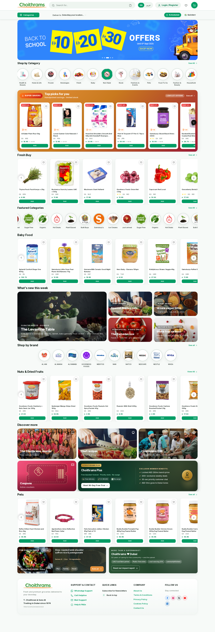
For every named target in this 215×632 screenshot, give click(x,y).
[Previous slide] (21, 39)
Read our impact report (124, 568)
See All (191, 63)
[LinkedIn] (167, 603)
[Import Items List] (130, 5)
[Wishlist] (186, 5)
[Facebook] (167, 598)
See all (189, 95)
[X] (179, 598)
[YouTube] (184, 598)
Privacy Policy (140, 599)
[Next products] (193, 178)
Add (34, 145)
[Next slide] (193, 39)
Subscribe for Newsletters (114, 591)
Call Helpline (80, 595)
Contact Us (139, 608)
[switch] (145, 5)
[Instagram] (173, 598)
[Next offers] (193, 122)
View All (191, 371)
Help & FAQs (80, 604)
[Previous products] (21, 178)
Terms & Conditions (143, 595)
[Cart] (194, 5)
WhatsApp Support (83, 591)
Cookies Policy (141, 603)
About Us (138, 591)
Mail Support (80, 600)
